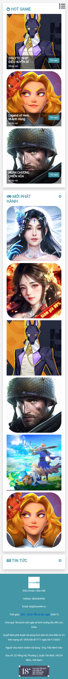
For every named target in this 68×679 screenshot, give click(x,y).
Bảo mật (40, 590)
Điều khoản (29, 590)
